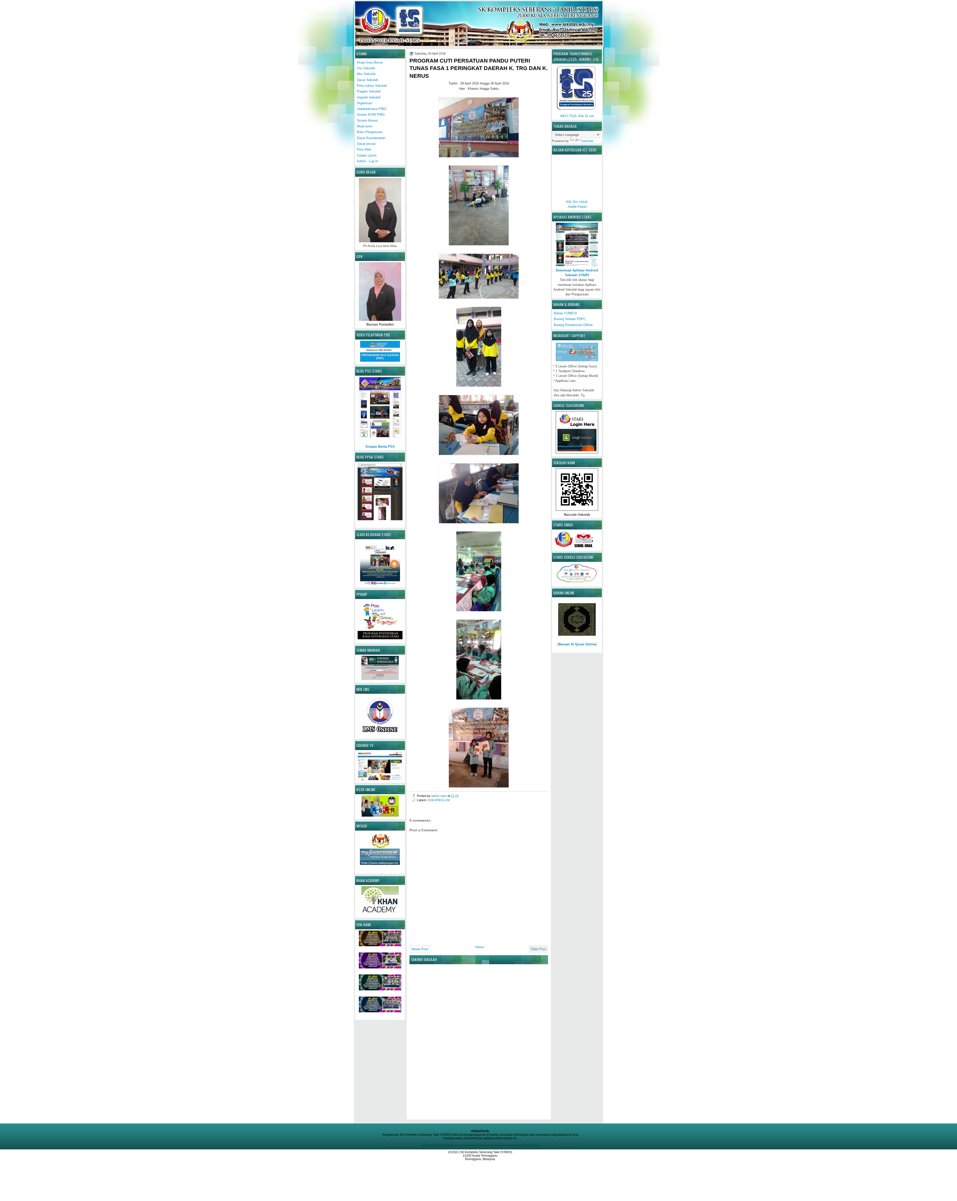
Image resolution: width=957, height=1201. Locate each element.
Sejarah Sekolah (369, 97)
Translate (586, 141)
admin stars (439, 795)
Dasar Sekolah (367, 80)
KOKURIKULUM (439, 800)
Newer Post (419, 949)
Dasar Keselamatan (371, 138)
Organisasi (364, 103)
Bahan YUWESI (565, 313)
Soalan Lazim (367, 155)
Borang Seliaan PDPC (570, 319)
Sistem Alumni (367, 120)
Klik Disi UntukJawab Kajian (577, 204)
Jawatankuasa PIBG (372, 109)
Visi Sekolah (366, 68)
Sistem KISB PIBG (371, 114)
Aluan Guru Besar (370, 62)
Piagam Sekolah (369, 91)
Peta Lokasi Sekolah (372, 85)
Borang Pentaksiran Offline (573, 325)
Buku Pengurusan (370, 132)
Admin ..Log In (367, 161)
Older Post (538, 949)
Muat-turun (364, 126)
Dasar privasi (366, 144)
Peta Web (364, 149)
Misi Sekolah (366, 74)
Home (479, 947)
